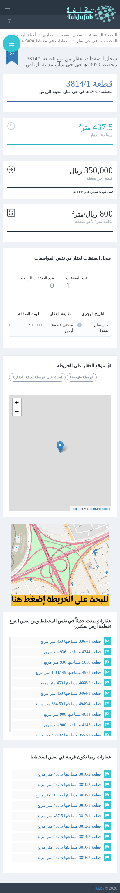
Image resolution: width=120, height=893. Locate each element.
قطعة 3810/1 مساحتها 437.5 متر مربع (69, 805)
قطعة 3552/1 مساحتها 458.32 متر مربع (68, 735)
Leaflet (76, 508)
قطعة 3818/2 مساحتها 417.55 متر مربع (68, 795)
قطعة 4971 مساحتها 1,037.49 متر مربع (68, 672)
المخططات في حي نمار (97, 41)
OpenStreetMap (98, 508)
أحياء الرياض (25, 35)
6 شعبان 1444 (101, 328)
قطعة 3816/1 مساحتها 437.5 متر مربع (69, 847)
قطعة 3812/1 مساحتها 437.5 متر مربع (69, 816)
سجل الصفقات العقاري (62, 35)
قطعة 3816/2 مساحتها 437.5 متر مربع (69, 858)
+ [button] (17, 402)
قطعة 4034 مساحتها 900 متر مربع (72, 714)
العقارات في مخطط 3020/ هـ (45, 41)
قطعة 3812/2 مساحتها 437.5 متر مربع (69, 826)
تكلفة (100, 888)
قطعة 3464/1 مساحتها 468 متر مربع (71, 693)
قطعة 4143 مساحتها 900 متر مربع (72, 725)
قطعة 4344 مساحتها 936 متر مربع (72, 652)
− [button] (17, 411)
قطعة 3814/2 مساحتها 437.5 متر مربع (69, 837)
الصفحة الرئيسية (103, 35)
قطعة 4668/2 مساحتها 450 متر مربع (71, 683)
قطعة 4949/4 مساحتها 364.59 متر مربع (68, 704)
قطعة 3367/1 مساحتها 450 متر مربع (71, 641)
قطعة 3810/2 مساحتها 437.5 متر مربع (69, 774)
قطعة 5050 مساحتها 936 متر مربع (72, 662)
